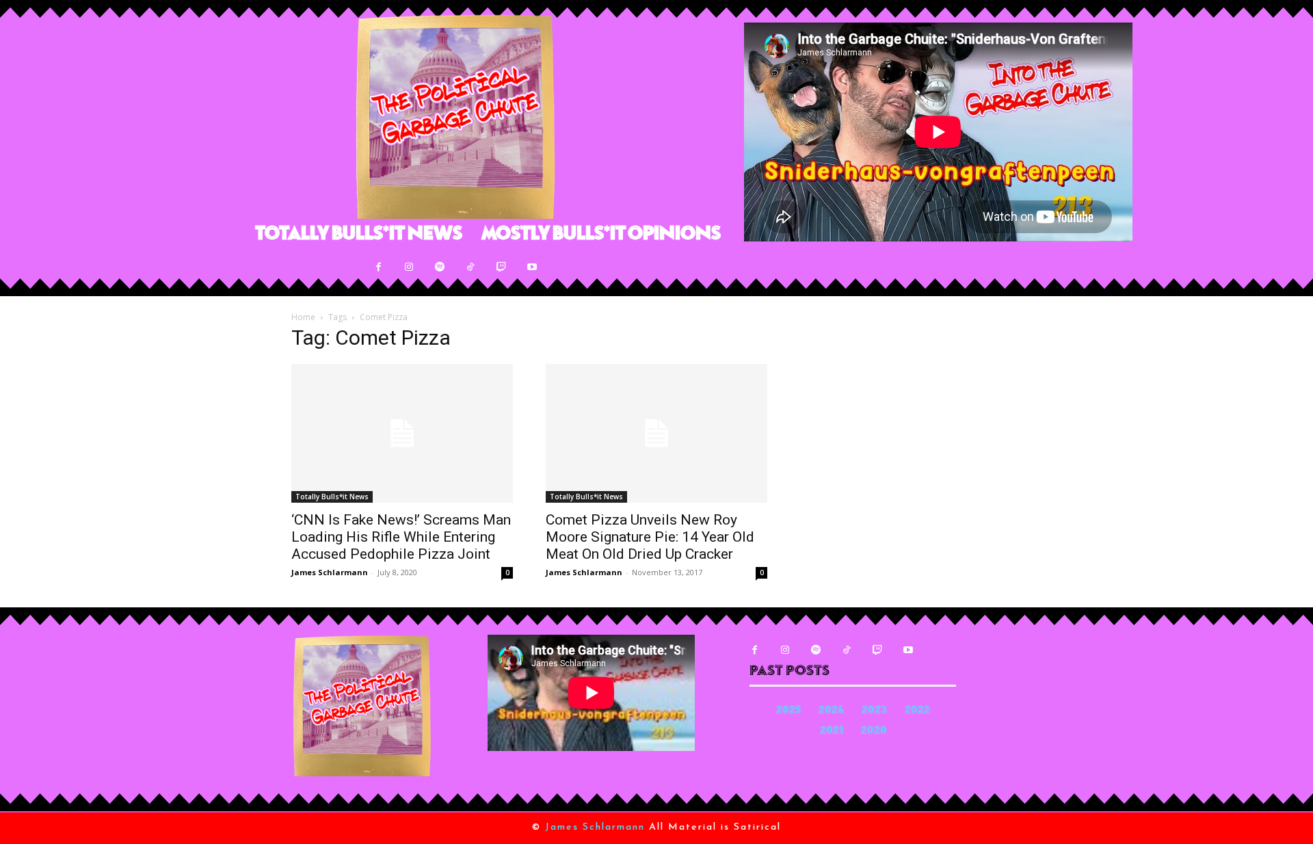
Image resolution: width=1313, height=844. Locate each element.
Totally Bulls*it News (332, 496)
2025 (788, 711)
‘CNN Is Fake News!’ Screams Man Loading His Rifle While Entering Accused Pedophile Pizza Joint (401, 537)
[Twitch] (502, 267)
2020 (874, 731)
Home (303, 317)
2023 (874, 711)
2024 (831, 711)
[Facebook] (378, 267)
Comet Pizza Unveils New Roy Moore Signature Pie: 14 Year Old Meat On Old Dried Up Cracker (650, 537)
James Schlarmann (329, 572)
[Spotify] (440, 267)
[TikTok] (471, 267)
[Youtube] (532, 267)
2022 (917, 711)
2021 (831, 731)
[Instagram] (409, 267)
